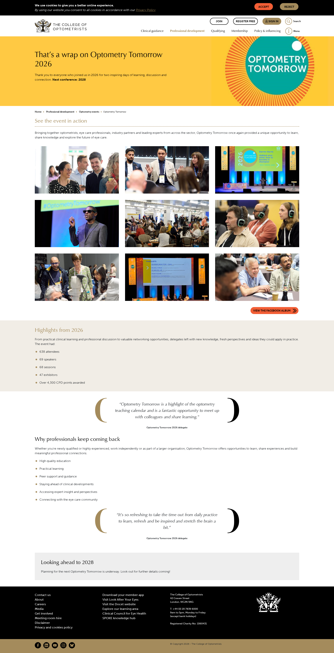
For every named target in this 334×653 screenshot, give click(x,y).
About (39, 599)
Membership (239, 31)
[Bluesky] (72, 645)
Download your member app (123, 595)
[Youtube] (55, 645)
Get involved (44, 613)
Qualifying (218, 31)
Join (219, 21)
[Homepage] (61, 25)
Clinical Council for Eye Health (124, 613)
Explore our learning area (120, 609)
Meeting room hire (48, 618)
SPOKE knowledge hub (118, 618)
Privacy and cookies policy (53, 627)
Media (39, 609)
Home (38, 111)
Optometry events (89, 111)
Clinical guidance (152, 31)
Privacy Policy (146, 10)
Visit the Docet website (119, 604)
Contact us (43, 595)
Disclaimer (42, 623)
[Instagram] (63, 645)
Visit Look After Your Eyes (120, 599)
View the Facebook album (272, 310)
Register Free (245, 21)
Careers (40, 604)
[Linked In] (46, 645)
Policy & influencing (267, 31)
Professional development (187, 31)
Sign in (273, 21)
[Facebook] (38, 645)
